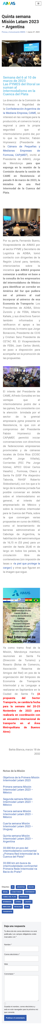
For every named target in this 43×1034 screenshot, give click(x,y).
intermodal (7, 901)
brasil (5, 892)
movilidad (18, 906)
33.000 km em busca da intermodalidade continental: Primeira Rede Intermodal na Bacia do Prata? (20, 867)
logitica (28, 901)
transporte (7, 911)
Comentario (9, 974)
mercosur (7, 906)
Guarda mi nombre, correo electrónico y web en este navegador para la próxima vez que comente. (21, 1009)
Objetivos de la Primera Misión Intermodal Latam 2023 (21, 779)
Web (6, 964)
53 (12, 887)
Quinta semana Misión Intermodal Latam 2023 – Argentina (18, 838)
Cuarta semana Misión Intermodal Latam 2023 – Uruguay (18, 826)
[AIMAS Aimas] (9, 3)
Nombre (8, 945)
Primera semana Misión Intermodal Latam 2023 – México (18, 789)
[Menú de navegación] (38, 3)
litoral (18, 901)
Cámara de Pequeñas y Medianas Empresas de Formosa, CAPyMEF (21, 150)
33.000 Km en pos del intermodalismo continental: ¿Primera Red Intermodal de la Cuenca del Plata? (21, 852)
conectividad (16, 892)
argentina (21, 887)
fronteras (24, 896)
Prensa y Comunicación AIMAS (13, 32)
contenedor (30, 892)
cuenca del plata (9, 896)
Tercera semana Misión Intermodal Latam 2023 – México (18, 814)
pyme (27, 906)
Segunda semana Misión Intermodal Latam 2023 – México (18, 802)
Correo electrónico (12, 954)
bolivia (31, 887)
